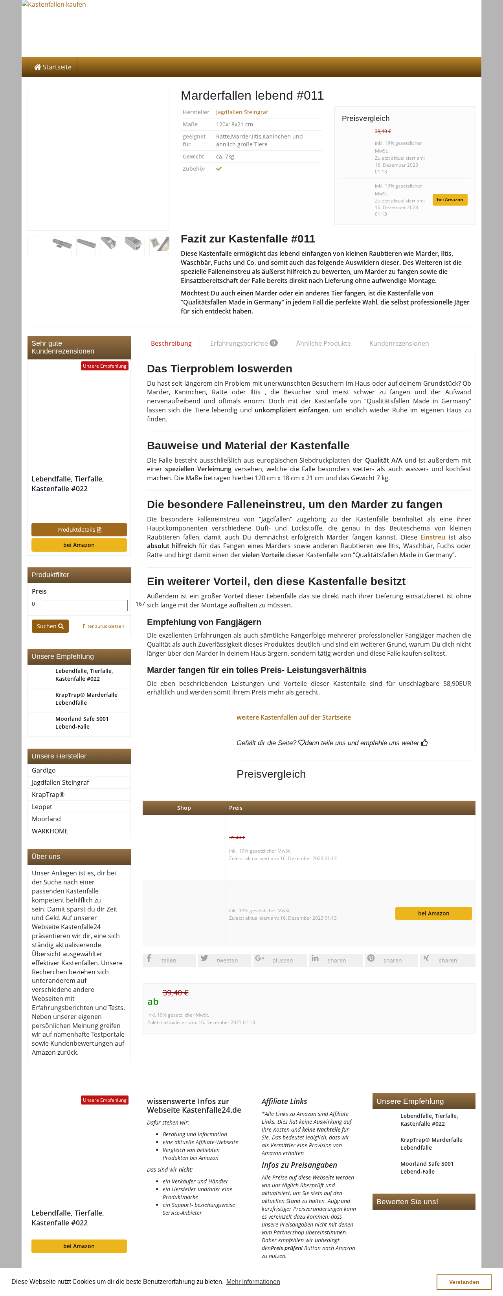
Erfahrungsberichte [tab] (242, 343)
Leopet (42, 806)
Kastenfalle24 (81, 926)
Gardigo (44, 770)
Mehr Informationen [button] (253, 1281)
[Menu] (251, 28)
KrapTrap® (48, 794)
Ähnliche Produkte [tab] (323, 343)
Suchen (47, 626)
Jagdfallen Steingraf (242, 112)
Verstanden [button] (464, 1282)
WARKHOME (50, 831)
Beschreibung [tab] (171, 343)
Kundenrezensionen (399, 343)
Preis (39, 591)
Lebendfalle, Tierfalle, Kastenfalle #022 (67, 483)
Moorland (46, 819)
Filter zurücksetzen (103, 626)
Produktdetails (77, 529)
